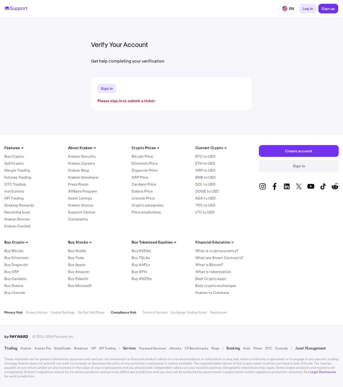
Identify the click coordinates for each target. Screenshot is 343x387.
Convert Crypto (210, 147)
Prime (257, 348)
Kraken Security (82, 156)
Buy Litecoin (14, 292)
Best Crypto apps (210, 278)
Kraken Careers (81, 163)
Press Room (78, 184)
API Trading (14, 198)
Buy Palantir (78, 278)
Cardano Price (144, 184)
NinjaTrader (62, 348)
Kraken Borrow (17, 219)
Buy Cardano (15, 278)
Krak (246, 348)
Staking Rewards (19, 205)
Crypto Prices (145, 147)
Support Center (81, 212)
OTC (268, 348)
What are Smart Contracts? (219, 257)
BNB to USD (205, 177)
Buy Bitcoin (14, 250)
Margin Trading (17, 170)
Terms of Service (155, 312)
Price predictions (146, 212)
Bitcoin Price (142, 156)
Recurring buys (17, 212)
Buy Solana (13, 285)
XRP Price (140, 177)
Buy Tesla (76, 257)
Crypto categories (147, 205)
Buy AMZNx (142, 278)
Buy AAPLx (141, 264)
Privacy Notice (36, 312)
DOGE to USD (207, 191)
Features (13, 147)
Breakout (81, 348)
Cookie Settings (63, 312)
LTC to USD (205, 212)
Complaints (78, 219)
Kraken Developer (83, 177)
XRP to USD (205, 170)
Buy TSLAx (141, 257)
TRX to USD (205, 205)
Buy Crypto (14, 156)
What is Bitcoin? (209, 264)
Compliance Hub (123, 312)
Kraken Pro (43, 348)
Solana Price (142, 191)
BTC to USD (205, 156)
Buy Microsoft (80, 285)
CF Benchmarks (196, 348)
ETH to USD (205, 163)
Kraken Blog (78, 170)
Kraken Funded (17, 226)
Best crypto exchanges (215, 285)
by (16, 336)
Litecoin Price (143, 198)
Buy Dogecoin (16, 264)
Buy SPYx (139, 271)
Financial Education (214, 242)
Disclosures (218, 312)
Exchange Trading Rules (189, 312)
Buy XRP (11, 271)
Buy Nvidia (77, 250)
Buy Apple (76, 264)
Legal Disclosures (323, 372)
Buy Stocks (79, 242)
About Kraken (82, 147)
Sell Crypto (14, 163)
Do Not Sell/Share (91, 312)
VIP (93, 348)
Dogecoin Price (145, 170)
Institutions (14, 191)
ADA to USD (205, 198)
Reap (215, 348)
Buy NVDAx (141, 250)
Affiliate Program (82, 191)
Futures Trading (17, 177)
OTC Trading (15, 184)
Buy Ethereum (16, 257)
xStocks (175, 348)
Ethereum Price (145, 163)
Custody (281, 348)
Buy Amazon (78, 271)
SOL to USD (205, 184)
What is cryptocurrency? (216, 250)
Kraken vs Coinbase (212, 292)
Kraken (26, 348)
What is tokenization (213, 271)
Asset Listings (80, 198)
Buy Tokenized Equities (154, 242)
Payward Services (152, 348)
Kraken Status (80, 205)
